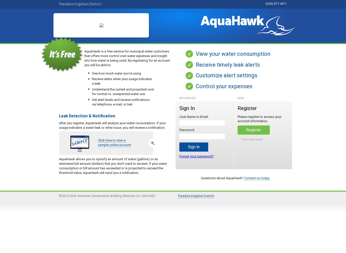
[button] (193, 147)
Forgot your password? (196, 156)
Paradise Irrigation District (196, 196)
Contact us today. (257, 178)
